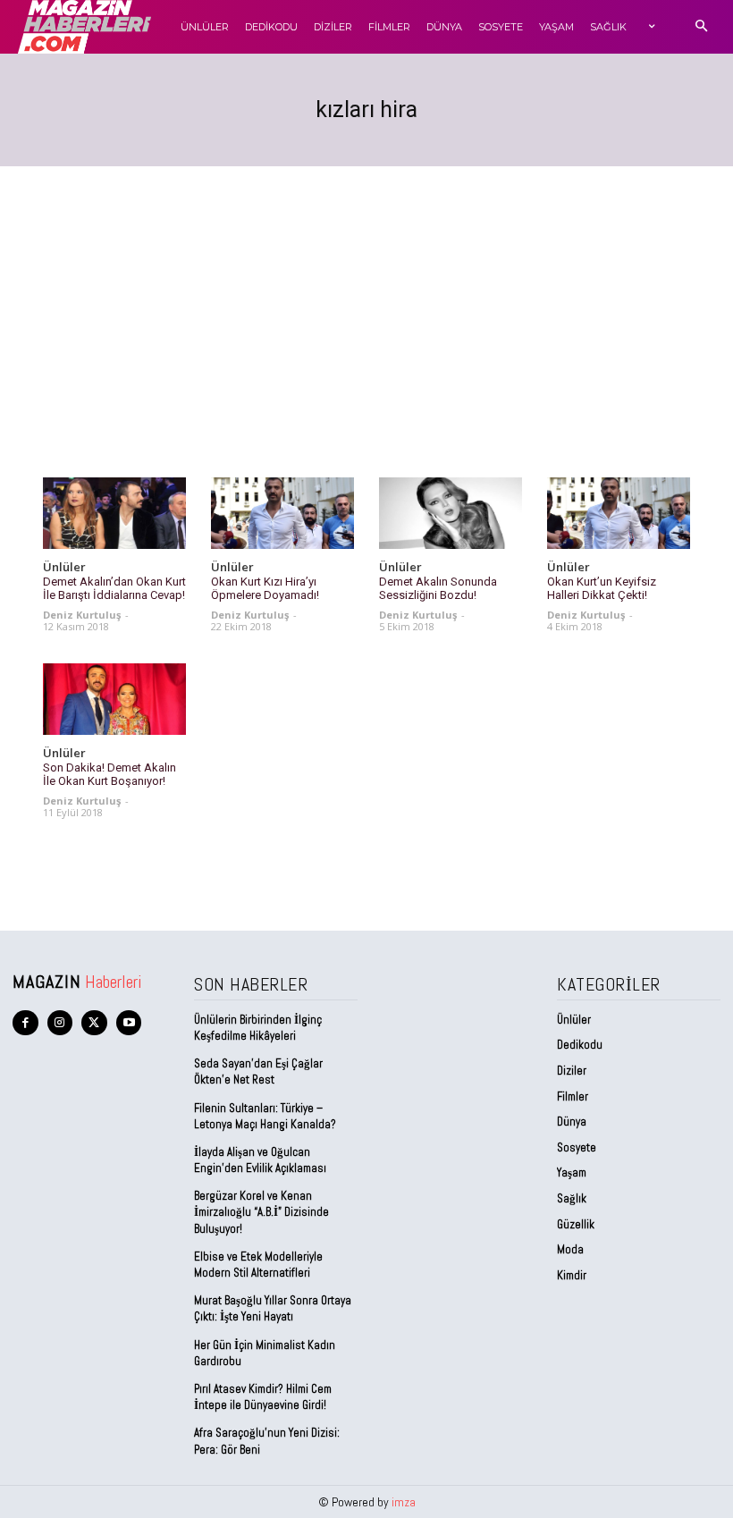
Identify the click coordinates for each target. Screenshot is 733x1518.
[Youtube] (129, 1023)
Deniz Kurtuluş (82, 614)
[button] (701, 27)
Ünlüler (64, 568)
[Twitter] (94, 1023)
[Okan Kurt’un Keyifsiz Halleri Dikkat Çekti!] (618, 513)
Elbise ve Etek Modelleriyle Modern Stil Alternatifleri (258, 1264)
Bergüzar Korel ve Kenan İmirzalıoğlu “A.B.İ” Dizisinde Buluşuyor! (261, 1211)
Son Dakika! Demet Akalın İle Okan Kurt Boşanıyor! (109, 775)
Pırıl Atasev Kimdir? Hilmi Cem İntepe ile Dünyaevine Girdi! (263, 1397)
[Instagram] (60, 1023)
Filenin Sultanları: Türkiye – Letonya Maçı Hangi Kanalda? (265, 1116)
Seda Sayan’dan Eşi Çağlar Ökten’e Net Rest (258, 1071)
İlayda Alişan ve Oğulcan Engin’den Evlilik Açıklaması (260, 1160)
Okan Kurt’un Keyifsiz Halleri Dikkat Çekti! (601, 589)
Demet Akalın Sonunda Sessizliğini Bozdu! (438, 589)
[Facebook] (25, 1023)
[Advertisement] (366, 300)
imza (404, 1502)
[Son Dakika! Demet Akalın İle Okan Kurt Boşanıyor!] (114, 699)
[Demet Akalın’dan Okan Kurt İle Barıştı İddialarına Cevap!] (114, 513)
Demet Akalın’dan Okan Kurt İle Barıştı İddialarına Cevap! (114, 589)
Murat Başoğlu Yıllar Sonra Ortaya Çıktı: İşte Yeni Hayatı (272, 1308)
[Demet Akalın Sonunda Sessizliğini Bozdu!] (450, 513)
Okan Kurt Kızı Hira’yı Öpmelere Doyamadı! (265, 589)
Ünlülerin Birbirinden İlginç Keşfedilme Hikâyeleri (258, 1027)
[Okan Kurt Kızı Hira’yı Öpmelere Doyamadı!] (282, 513)
